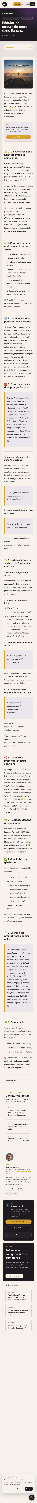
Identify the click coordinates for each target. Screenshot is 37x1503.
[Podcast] (32, 1497)
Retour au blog (8, 13)
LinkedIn (11, 1189)
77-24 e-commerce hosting (22, 1172)
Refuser (19, 1489)
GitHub (22, 1189)
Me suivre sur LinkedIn (14, 1276)
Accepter (29, 1489)
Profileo (11, 1172)
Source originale (11, 1080)
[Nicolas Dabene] (4, 4)
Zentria (9, 1174)
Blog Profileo (12, 1193)
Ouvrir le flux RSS (18, 137)
